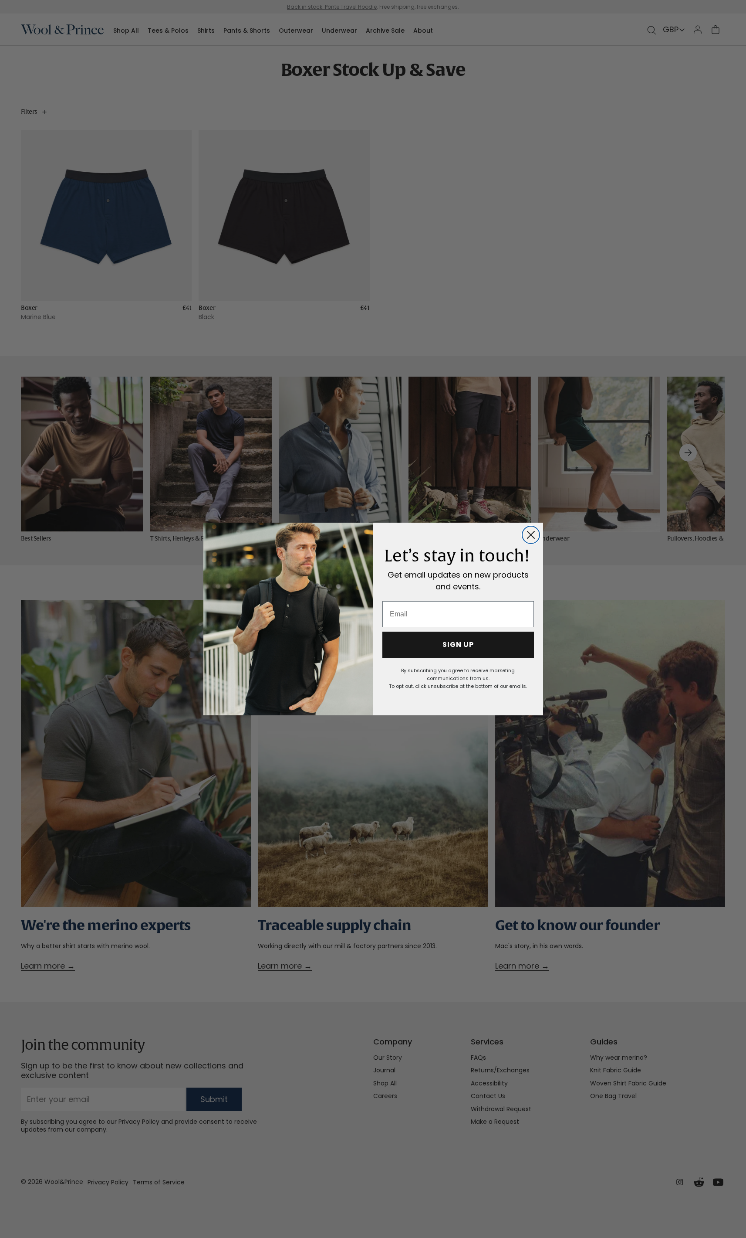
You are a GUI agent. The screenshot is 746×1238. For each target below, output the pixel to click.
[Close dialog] (531, 535)
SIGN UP (458, 644)
